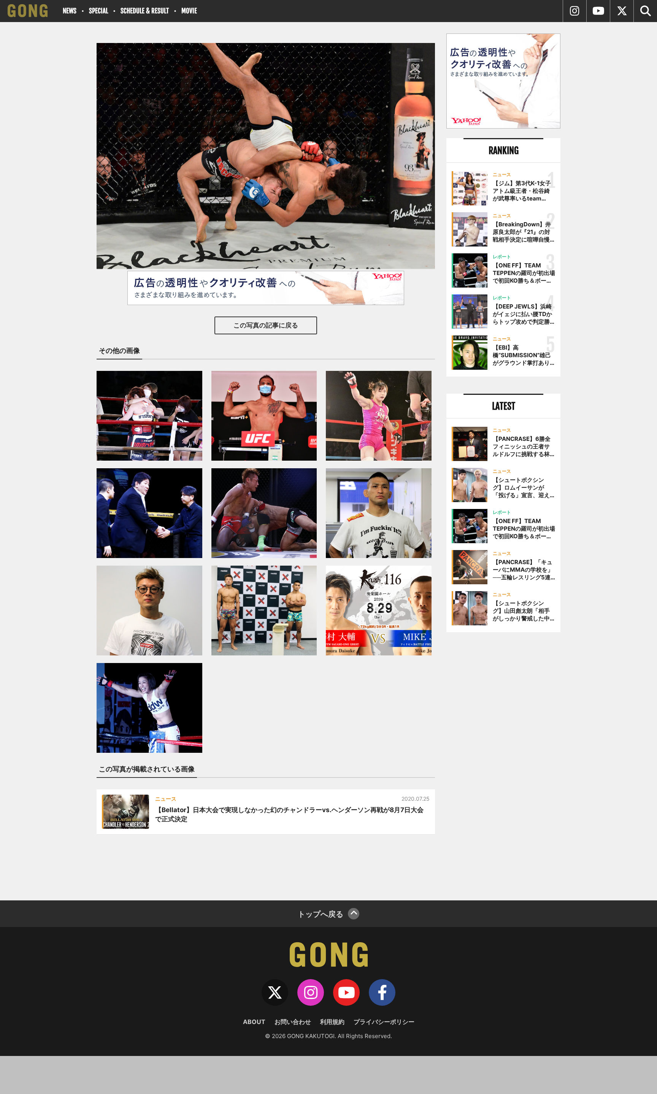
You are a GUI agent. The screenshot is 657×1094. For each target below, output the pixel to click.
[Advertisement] (503, 763)
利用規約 (332, 1022)
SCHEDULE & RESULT (145, 11)
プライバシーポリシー (384, 1022)
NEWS (69, 11)
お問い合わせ (293, 1022)
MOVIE (189, 11)
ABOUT (254, 1022)
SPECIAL (98, 11)
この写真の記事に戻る (265, 325)
